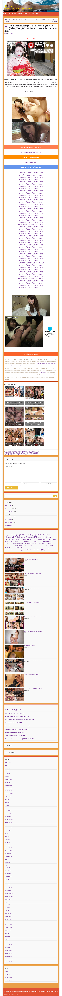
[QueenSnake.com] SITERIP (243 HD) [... (33, 688)
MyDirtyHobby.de (47, 545)
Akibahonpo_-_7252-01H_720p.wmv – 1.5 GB (31, 255)
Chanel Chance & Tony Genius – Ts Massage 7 (17, 726)
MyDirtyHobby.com (37, 545)
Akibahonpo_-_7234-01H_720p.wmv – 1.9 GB (31, 226)
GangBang (32, 541)
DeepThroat (29, 539)
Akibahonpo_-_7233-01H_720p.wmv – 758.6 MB (31, 224)
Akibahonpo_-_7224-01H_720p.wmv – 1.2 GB (31, 208)
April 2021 (7, 882)
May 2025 (7, 805)
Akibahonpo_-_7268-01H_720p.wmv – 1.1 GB (31, 273)
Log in (6, 971)
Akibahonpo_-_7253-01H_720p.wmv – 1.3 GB (31, 256)
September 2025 (9, 793)
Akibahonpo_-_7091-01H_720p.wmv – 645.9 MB (31, 174)
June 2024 (7, 836)
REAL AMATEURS (9, 522)
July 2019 (7, 933)
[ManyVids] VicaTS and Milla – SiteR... (33, 631)
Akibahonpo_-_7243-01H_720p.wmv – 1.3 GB (31, 238)
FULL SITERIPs (11, 33)
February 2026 (8, 779)
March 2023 (8, 870)
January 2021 (8, 890)
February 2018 (8, 961)
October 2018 (8, 956)
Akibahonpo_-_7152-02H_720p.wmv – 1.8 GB (31, 177)
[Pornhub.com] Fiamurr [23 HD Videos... (33, 660)
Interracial (20, 543)
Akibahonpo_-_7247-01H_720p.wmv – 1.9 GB (31, 246)
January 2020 (8, 919)
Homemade (11, 543)
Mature (32, 453)
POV (5, 454)
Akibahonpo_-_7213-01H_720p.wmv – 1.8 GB (31, 192)
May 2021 (7, 879)
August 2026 (8, 762)
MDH (13, 545)
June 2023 (7, 862)
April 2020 (7, 910)
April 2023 (7, 867)
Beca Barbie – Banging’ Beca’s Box (14, 732)
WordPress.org (8, 980)
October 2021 (8, 876)
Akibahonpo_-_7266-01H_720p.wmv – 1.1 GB (31, 271)
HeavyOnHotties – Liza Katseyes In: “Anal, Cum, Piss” (19, 719)
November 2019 (8, 924)
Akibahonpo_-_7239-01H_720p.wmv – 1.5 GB (31, 231)
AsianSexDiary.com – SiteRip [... (31, 588)
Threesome (39, 550)
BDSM (13, 452)
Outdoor (13, 547)
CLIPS (9, 13)
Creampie (17, 452)
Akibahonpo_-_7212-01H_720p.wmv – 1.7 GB (31, 190)
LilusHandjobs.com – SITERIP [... (31, 674)
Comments (8, 977)
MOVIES (25, 13)
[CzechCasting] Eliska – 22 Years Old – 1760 (17, 716)
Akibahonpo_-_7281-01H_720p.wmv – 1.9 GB (31, 285)
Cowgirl (22, 537)
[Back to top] (58, 993)
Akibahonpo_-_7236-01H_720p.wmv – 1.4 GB (31, 228)
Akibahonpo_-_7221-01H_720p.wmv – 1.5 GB (31, 204)
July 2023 (7, 859)
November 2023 (8, 853)
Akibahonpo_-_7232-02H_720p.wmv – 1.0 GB (31, 222)
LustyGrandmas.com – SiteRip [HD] (15, 735)
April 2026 (7, 773)
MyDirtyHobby (27, 545)
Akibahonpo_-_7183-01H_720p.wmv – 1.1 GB (31, 181)
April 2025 (7, 808)
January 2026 (8, 782)
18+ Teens (8, 451)
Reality (8, 454)
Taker (6, 33)
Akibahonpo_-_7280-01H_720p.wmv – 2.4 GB (31, 283)
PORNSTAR (8, 519)
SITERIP (53, 547)
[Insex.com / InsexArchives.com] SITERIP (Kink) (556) (19, 739)
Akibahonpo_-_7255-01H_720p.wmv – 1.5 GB (31, 260)
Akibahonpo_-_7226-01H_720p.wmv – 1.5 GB (31, 211)
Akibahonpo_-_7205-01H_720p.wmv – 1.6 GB (31, 183)
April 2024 (7, 842)
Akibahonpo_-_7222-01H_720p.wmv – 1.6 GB (31, 206)
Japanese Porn (24, 453)
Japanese (18, 453)
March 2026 (8, 776)
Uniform (27, 454)
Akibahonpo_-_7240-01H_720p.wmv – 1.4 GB (31, 233)
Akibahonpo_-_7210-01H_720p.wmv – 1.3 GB (31, 188)
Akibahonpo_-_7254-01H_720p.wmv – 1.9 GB (31, 258)
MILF (19, 546)
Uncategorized (8, 525)
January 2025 (8, 816)
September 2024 (9, 828)
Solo (16, 550)
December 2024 (8, 819)
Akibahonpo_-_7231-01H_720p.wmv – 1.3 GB (31, 220)
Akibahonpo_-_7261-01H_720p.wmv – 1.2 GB (31, 264)
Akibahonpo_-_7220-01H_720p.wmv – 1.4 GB (31, 202)
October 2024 (8, 825)
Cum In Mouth (44, 537)
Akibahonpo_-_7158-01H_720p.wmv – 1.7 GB (31, 179)
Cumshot (9, 539)
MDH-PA (20, 13)
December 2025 (8, 785)
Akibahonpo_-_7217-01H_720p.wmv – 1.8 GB (31, 199)
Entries (7, 974)
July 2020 (7, 902)
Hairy (30, 452)
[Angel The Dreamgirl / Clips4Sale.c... (32, 573)
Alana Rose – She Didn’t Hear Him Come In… (17, 729)
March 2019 (8, 942)
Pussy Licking (27, 547)
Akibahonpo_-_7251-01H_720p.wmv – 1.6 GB (31, 253)
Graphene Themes (14, 994)
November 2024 (8, 822)
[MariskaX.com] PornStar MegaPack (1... (33, 616)
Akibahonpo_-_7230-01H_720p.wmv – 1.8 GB (31, 219)
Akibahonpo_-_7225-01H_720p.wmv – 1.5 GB (31, 210)
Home (4, 13)
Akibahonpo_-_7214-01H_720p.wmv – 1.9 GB (31, 193)
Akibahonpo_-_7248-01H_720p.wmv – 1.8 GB (31, 247)
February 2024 (8, 847)
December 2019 (8, 922)
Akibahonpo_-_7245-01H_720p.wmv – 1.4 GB (31, 242)
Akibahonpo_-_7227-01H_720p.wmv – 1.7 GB (31, 213)
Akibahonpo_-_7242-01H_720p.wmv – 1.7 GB (31, 237)
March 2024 (8, 845)
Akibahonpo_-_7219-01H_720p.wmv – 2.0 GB (31, 201)
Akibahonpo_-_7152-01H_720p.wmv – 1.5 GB (31, 175)
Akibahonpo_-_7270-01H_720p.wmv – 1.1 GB (31, 274)
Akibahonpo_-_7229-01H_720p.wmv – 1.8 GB (31, 217)
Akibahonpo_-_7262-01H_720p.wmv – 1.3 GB (31, 265)
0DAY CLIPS (8, 505)
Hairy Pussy (35, 452)
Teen (17, 454)
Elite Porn (8, 5)
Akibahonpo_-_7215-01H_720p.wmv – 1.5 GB (31, 195)
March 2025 (8, 810)
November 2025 (8, 788)
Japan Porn (12, 453)
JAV (29, 453)
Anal (25, 534)
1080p (7, 535)
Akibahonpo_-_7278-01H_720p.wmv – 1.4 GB (31, 280)
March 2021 (8, 885)
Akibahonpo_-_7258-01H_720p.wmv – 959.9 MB (31, 262)
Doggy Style (47, 539)
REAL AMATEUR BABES (37, 548)
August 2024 (8, 830)
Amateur (6, 452)
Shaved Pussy (47, 548)
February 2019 (8, 944)
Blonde (53, 535)
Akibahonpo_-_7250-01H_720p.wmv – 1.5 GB (31, 251)
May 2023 (7, 865)
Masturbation (48, 543)
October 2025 (8, 790)
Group (27, 452)
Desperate (22, 452)
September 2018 (9, 959)
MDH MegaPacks (9, 511)
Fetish (26, 541)
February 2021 (8, 887)
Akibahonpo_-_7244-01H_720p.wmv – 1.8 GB (31, 240)
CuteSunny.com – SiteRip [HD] (13, 722)
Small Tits (9, 550)
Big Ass (34, 535)
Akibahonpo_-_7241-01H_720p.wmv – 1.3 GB (31, 235)
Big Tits (44, 535)
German (39, 541)
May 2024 (7, 839)
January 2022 (8, 873)
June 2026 (7, 768)
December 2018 (8, 950)
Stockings (21, 550)
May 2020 (7, 907)
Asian (9, 452)
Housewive (6, 453)
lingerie (38, 543)
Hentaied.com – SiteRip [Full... (31, 559)
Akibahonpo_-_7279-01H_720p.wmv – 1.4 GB (31, 282)
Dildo (39, 539)
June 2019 (7, 936)
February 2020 (8, 916)
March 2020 (8, 913)
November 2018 (8, 953)
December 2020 (8, 893)
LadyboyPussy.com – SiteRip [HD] (14, 713)
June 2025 (7, 802)
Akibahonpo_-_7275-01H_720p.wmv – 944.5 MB (31, 278)
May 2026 (7, 771)
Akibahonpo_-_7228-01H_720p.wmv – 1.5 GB (31, 215)
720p (12, 451)
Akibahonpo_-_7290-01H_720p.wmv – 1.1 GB (31, 287)
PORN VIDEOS (8, 517)
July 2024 (7, 833)
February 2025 (8, 813)
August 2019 (8, 930)
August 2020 (8, 899)
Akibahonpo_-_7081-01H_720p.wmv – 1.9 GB (31, 172)
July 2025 (7, 799)
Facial (18, 541)
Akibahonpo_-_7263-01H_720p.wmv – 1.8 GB (31, 267)
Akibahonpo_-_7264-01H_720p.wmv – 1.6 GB (31, 269)
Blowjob (12, 537)
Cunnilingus (18, 539)
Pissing (36, 453)
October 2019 (8, 927)
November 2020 (8, 896)
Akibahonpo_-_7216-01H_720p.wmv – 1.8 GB (31, 197)
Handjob (47, 541)
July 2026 (7, 765)
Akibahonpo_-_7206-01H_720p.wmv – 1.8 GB (31, 184)
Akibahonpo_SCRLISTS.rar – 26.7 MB (31, 152)
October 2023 (8, 856)
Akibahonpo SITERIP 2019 (20, 451)
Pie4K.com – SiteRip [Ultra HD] (13, 709)
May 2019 (7, 939)
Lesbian (30, 543)
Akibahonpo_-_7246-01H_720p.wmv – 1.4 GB (31, 244)
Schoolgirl (12, 454)
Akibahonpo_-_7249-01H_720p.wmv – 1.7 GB (31, 249)
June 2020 (7, 904)
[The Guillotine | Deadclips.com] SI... (32, 602)
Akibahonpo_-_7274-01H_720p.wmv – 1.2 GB (31, 276)
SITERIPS (14, 13)
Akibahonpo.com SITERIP (33, 451)
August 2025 (8, 796)
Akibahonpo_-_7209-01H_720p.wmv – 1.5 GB (31, 186)
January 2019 (8, 947)
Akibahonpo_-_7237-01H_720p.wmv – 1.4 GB (31, 229)
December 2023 (8, 850)
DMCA (37, 13)
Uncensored (21, 454)
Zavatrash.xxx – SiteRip (29, 645)
